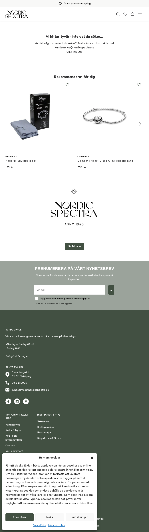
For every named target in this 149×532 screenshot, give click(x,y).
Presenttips (44, 432)
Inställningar (80, 517)
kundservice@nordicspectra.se (30, 390)
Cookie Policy (39, 525)
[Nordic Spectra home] (16, 14)
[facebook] (8, 401)
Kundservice (12, 424)
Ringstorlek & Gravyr (49, 438)
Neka (49, 517)
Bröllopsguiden (46, 427)
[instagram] (17, 401)
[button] (92, 458)
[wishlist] (125, 14)
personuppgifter (65, 304)
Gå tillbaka (74, 246)
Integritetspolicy (56, 525)
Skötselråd (43, 421)
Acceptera (20, 517)
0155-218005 (19, 382)
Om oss (10, 445)
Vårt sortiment (14, 451)
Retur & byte (13, 430)
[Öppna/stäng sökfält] (118, 14)
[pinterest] (26, 401)
